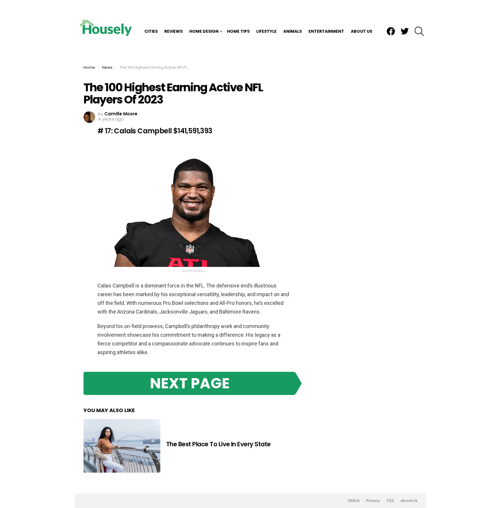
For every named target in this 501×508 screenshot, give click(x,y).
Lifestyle (266, 31)
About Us (361, 31)
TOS (390, 500)
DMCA (354, 500)
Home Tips (238, 31)
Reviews (173, 31)
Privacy (373, 500)
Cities (151, 31)
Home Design (204, 31)
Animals (292, 31)
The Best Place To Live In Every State (218, 444)
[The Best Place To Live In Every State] (122, 446)
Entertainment (326, 31)
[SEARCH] (419, 31)
